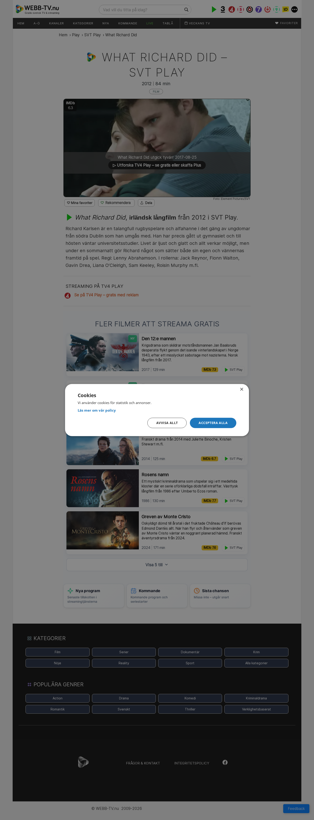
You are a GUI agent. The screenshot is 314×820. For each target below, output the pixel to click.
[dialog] (157, 410)
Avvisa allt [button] (167, 423)
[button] (213, 423)
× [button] (241, 389)
